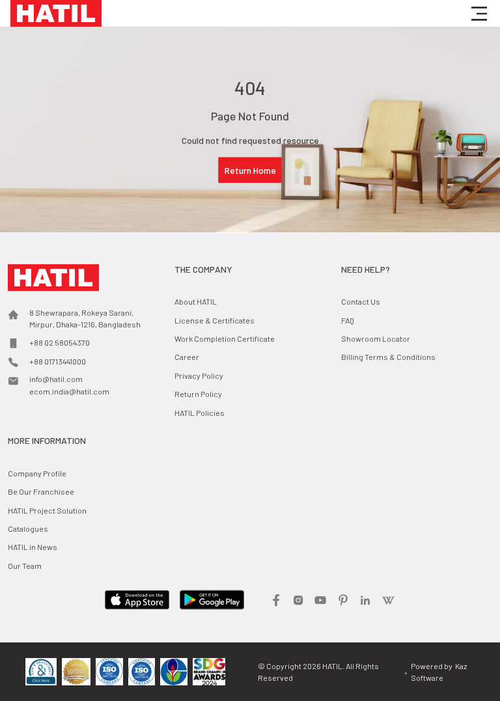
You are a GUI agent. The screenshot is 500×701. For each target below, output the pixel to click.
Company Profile (37, 473)
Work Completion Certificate (224, 338)
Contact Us (360, 301)
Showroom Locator (375, 338)
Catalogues (28, 528)
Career (186, 356)
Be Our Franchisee (41, 491)
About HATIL (195, 301)
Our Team (25, 565)
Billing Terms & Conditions (388, 356)
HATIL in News (32, 546)
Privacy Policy (198, 375)
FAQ (347, 320)
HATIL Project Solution (47, 510)
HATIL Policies (199, 412)
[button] (479, 13)
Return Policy (198, 393)
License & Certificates (214, 320)
